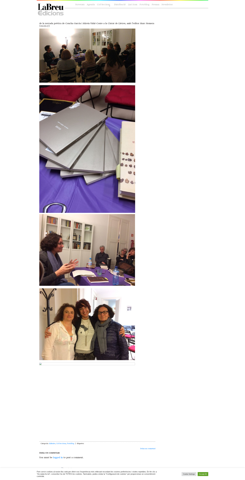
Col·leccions (103, 4)
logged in (58, 457)
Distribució (120, 4)
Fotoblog (144, 4)
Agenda (91, 4)
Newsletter (167, 4)
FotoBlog (70, 443)
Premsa (155, 4)
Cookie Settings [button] (189, 474)
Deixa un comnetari (147, 449)
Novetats (79, 4)
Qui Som (132, 4)
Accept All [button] (203, 474)
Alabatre (52, 443)
